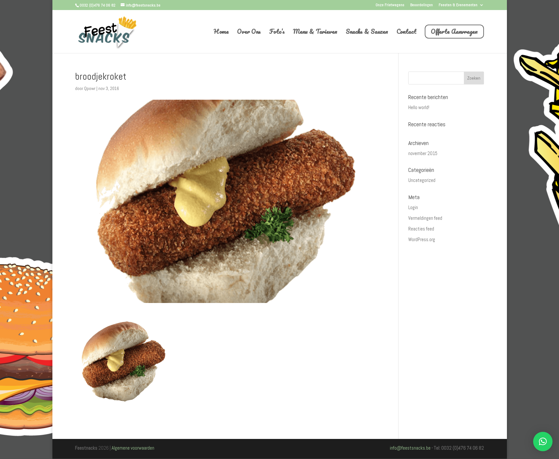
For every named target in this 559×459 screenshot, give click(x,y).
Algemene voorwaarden (133, 448)
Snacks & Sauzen (367, 32)
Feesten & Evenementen (458, 5)
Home (221, 32)
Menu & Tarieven (315, 32)
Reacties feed (421, 229)
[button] (543, 441)
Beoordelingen (421, 5)
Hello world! (418, 107)
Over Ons (249, 32)
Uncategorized (421, 180)
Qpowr (89, 88)
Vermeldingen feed (425, 218)
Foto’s (277, 32)
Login (413, 207)
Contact (406, 32)
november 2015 (422, 153)
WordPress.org (421, 239)
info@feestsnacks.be (410, 448)
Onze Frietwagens (390, 5)
